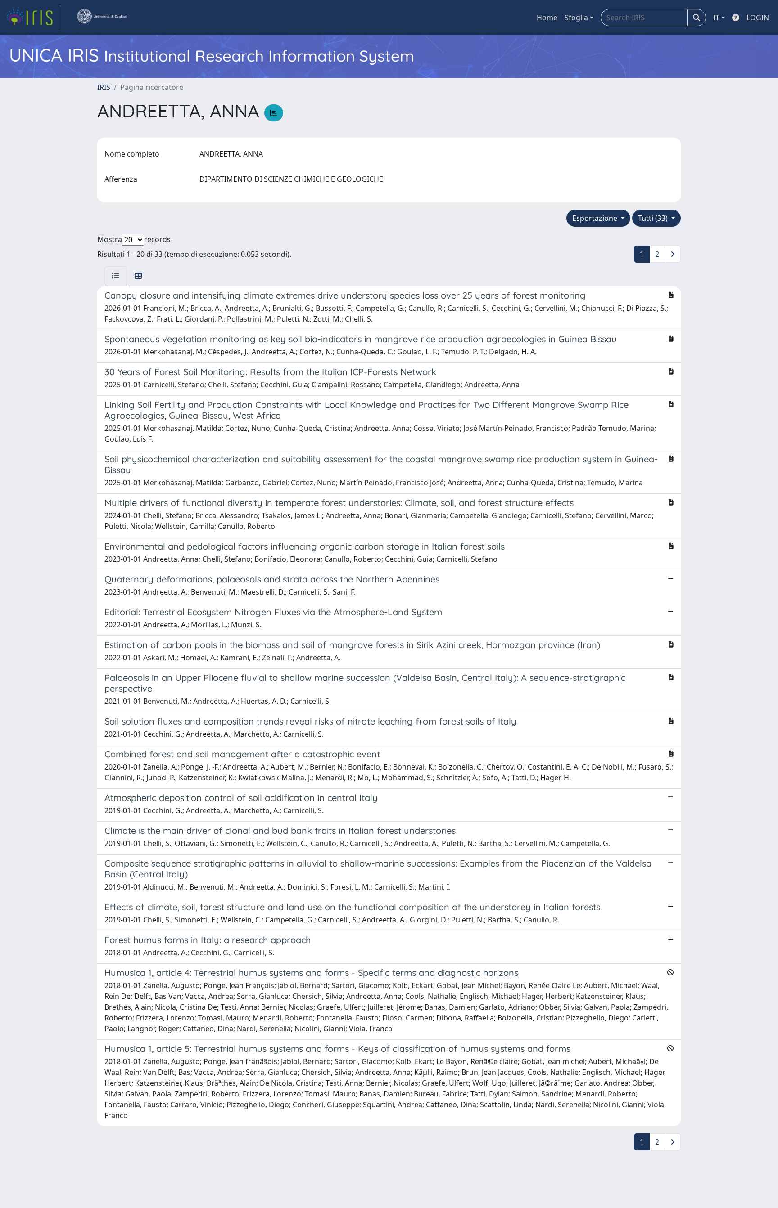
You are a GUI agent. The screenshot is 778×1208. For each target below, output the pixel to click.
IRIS (103, 87)
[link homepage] (32, 17)
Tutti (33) (653, 218)
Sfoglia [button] (576, 17)
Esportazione (595, 218)
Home (547, 17)
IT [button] (716, 17)
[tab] (115, 275)
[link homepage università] (102, 17)
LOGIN (757, 17)
